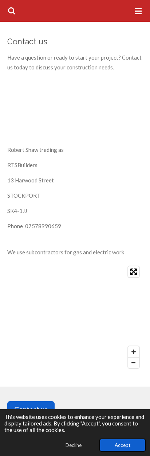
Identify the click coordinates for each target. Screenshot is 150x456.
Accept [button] (122, 445)
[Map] (75, 317)
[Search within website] (12, 11)
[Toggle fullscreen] (133, 271)
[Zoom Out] (133, 362)
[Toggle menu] (138, 11)
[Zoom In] (133, 351)
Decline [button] (74, 445)
